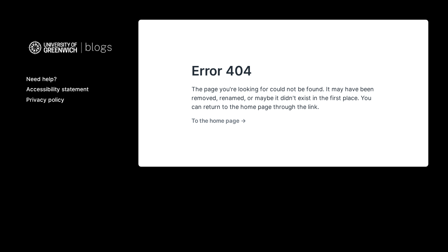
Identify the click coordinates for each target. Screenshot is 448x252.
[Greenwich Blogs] (69, 47)
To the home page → (219, 120)
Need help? (41, 79)
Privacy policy (45, 99)
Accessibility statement (57, 89)
